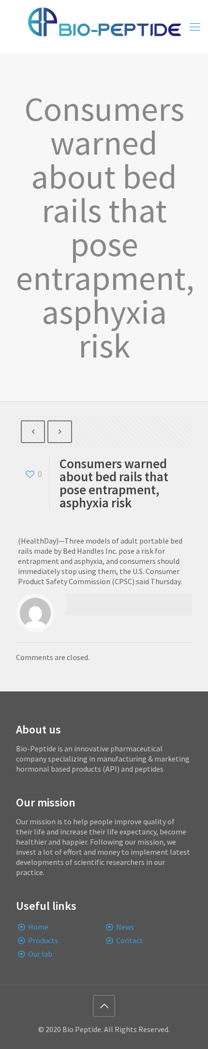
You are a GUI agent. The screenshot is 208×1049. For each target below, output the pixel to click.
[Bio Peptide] (104, 26)
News (125, 927)
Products (43, 940)
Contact (129, 940)
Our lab (40, 954)
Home (38, 927)
